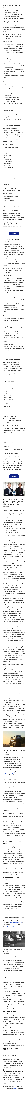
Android (11, 926)
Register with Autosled (16, 922)
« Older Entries (7, 1097)
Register (15, 1088)
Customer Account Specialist (11, 239)
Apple (6, 926)
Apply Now (14, 233)
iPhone (22, 1090)
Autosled (6, 7)
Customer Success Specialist (11, 5)
